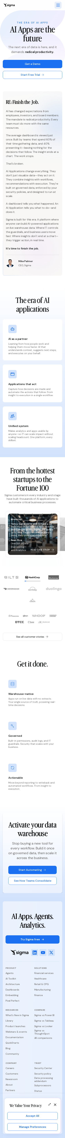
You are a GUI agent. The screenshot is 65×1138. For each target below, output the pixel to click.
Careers (10, 1068)
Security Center (43, 1068)
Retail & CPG (41, 984)
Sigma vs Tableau (44, 1020)
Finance (38, 995)
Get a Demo (32, 64)
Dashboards (12, 989)
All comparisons (43, 1038)
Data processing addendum (43, 1079)
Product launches (15, 1026)
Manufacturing (42, 989)
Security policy (42, 1073)
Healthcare (40, 978)
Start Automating (30, 870)
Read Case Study (40, 549)
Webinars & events (16, 1031)
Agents (10, 973)
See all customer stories (30, 636)
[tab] (11, 578)
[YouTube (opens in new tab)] (43, 952)
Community (12, 1053)
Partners (10, 1090)
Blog (8, 1048)
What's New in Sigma (17, 1015)
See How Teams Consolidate (32, 881)
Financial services (44, 973)
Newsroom (12, 1079)
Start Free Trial (30, 75)
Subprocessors (42, 1085)
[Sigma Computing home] (9, 5)
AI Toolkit (11, 978)
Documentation (15, 1037)
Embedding (12, 995)
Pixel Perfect (12, 1000)
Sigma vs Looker (43, 1026)
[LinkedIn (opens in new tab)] (34, 952)
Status (38, 1090)
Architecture (13, 984)
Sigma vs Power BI (44, 1015)
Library (9, 1020)
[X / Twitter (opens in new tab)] (51, 952)
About (9, 1084)
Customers (12, 1073)
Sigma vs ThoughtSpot (42, 1032)
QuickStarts (12, 1042)
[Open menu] (58, 5)
